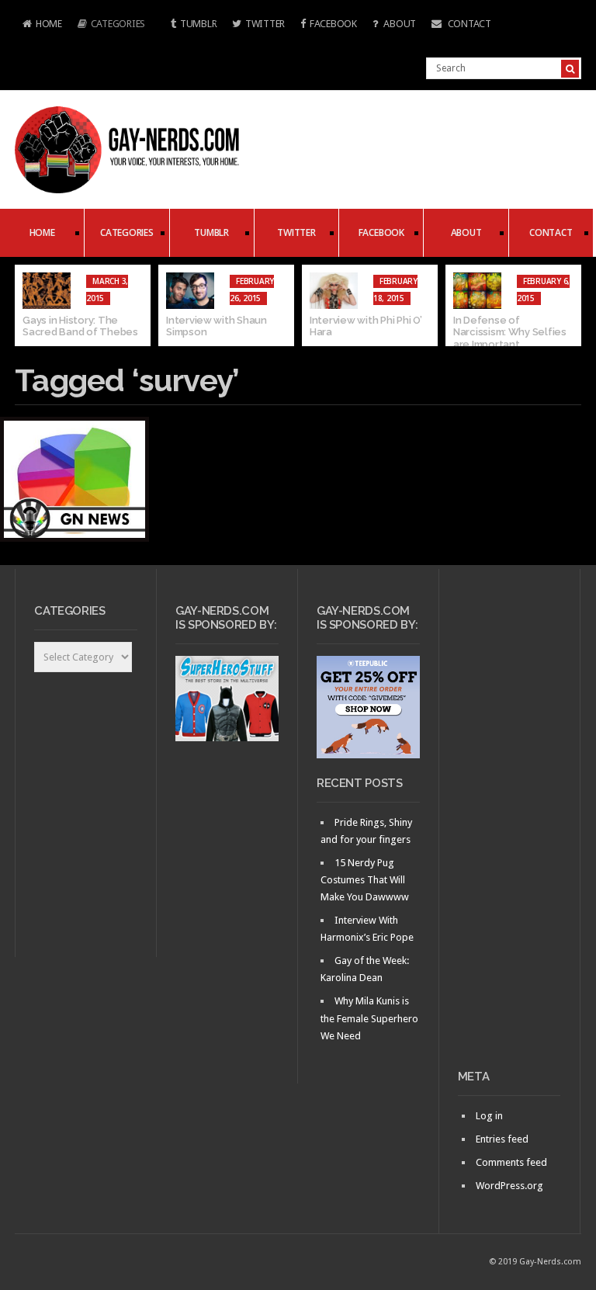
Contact (468, 23)
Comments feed (511, 1162)
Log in (489, 1116)
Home (38, 25)
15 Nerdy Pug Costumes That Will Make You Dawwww (365, 880)
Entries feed (502, 1139)
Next (569, 305)
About (399, 23)
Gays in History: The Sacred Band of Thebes (80, 326)
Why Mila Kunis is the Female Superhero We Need (369, 1018)
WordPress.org (509, 1185)
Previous (26, 305)
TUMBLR (198, 23)
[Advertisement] (509, 825)
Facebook (333, 23)
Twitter (265, 23)
